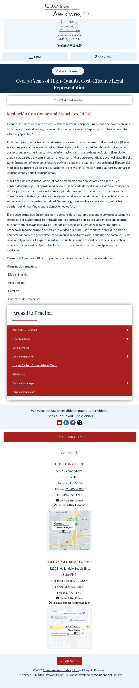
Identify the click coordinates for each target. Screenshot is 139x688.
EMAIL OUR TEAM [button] (69, 437)
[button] (35, 57)
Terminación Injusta (23, 391)
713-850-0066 (69, 30)
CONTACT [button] (105, 56)
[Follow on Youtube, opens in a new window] (59, 422)
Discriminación (21, 338)
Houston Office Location (70, 504)
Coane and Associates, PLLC (61, 670)
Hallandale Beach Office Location (70, 602)
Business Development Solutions (86, 675)
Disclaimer (24, 675)
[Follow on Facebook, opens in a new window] (73, 422)
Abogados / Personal (24, 329)
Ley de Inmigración (23, 356)
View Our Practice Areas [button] (70, 100)
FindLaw (116, 675)
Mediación (18, 374)
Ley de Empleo (20, 347)
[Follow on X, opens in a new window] (79, 422)
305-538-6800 (69, 39)
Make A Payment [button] (68, 71)
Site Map (38, 675)
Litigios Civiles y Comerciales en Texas (34, 365)
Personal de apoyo (23, 383)
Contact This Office (71, 500)
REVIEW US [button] (70, 661)
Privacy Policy (55, 675)
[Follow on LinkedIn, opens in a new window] (66, 422)
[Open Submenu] (126, 329)
